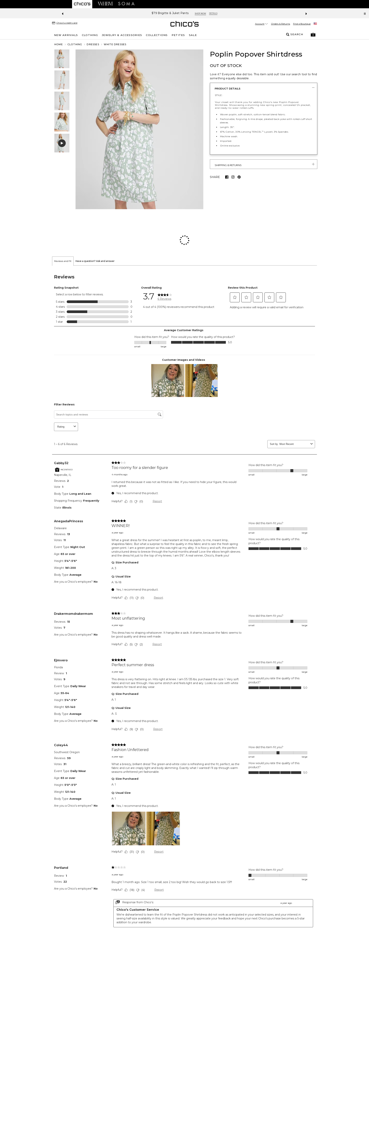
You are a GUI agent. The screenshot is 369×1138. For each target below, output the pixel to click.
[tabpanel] (184, 576)
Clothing (74, 44)
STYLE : (219, 95)
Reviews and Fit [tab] (62, 236)
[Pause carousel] (364, 13)
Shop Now (200, 13)
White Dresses (115, 44)
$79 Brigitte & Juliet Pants (170, 13)
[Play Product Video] (61, 143)
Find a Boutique (302, 23)
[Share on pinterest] (239, 177)
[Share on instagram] (232, 177)
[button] (313, 34)
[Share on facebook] (226, 177)
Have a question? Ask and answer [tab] (95, 236)
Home (58, 44)
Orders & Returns (280, 23)
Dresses (93, 44)
